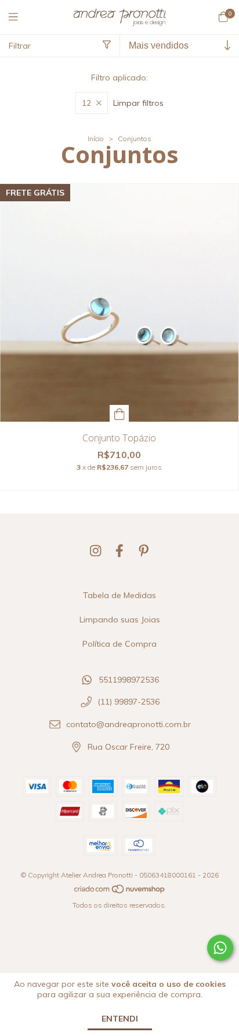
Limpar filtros (138, 103)
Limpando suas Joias (119, 619)
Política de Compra (119, 644)
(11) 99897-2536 (128, 702)
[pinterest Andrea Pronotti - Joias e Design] (144, 551)
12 (86, 103)
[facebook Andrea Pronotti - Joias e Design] (119, 551)
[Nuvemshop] (120, 891)
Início (96, 138)
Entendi (120, 1018)
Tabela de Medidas (119, 595)
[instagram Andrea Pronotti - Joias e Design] (96, 551)
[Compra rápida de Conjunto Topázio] (119, 413)
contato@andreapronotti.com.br (128, 725)
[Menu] (20, 17)
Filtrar (20, 45)
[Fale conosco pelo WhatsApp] (220, 948)
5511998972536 (129, 679)
